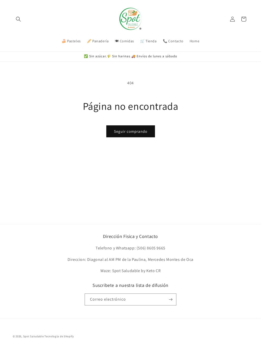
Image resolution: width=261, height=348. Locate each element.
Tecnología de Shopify (59, 336)
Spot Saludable (33, 336)
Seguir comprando (130, 131)
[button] (18, 19)
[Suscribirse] (170, 299)
